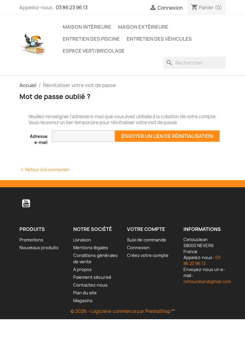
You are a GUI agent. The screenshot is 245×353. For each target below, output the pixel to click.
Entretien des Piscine (91, 39)
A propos (82, 269)
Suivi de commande (146, 240)
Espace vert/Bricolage (94, 51)
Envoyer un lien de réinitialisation (167, 136)
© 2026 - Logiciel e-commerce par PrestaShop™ (123, 311)
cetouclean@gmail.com (207, 281)
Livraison (82, 240)
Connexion (138, 247)
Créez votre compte (148, 255)
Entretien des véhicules (159, 39)
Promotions (31, 240)
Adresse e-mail (39, 139)
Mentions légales (90, 247)
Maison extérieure (143, 27)
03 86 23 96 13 (72, 7)
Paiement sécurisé (92, 277)
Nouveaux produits (39, 247)
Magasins (83, 300)
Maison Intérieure (87, 27)
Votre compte (146, 229)
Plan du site (85, 293)
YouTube (26, 203)
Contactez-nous (90, 285)
